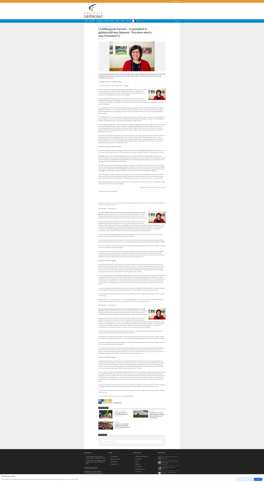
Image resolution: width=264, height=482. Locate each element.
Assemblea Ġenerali (103, 26)
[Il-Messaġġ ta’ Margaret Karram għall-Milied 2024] (105, 414)
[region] (132, 478)
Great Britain (138, 459)
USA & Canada (138, 466)
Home (86, 21)
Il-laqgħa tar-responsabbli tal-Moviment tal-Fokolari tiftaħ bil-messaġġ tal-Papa (121, 425)
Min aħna (91, 21)
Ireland (136, 461)
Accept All (258, 479)
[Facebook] (99, 400)
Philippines (137, 464)
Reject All (249, 479)
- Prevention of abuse (96, 471)
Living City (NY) (114, 461)
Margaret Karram (117, 402)
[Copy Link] (107, 400)
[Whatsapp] (105, 400)
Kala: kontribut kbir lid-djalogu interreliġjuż (170, 456)
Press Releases (114, 456)
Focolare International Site (141, 456)
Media (122, 21)
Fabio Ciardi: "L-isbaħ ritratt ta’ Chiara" (169, 472)
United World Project (140, 469)
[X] (102, 400)
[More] (110, 400)
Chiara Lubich (99, 21)
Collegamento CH (115, 464)
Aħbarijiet (117, 411)
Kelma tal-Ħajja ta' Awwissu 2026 (168, 467)
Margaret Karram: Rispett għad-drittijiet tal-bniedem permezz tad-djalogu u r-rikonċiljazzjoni (157, 415)
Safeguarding (87, 471)
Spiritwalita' (123, 411)
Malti (137, 21)
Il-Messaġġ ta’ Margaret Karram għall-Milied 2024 (121, 413)
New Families (138, 471)
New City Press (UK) (115, 459)
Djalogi (117, 21)
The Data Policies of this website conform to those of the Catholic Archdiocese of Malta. (96, 462)
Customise (240, 479)
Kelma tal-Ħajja (109, 21)
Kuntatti (128, 21)
